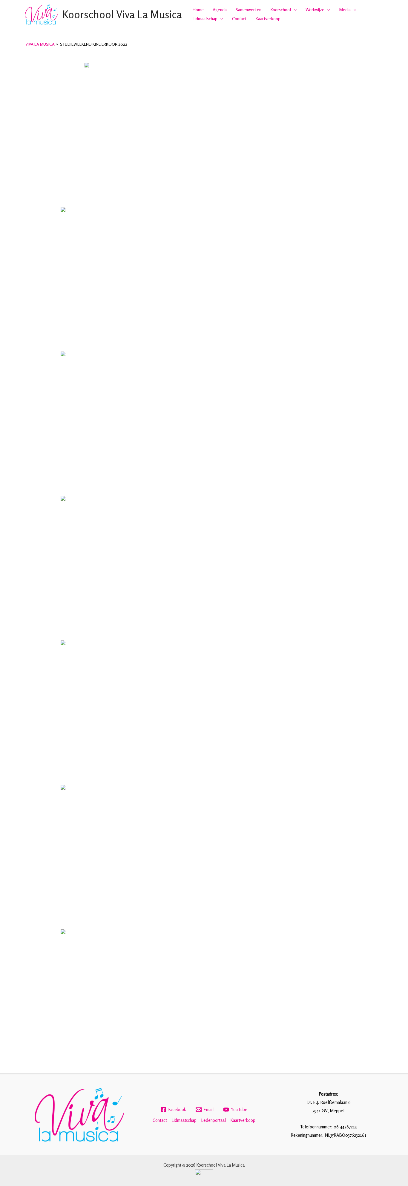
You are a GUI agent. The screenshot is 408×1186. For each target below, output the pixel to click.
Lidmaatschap (204, 18)
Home (198, 10)
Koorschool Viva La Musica (122, 14)
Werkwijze (315, 10)
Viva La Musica (40, 44)
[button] (294, 9)
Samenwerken (248, 10)
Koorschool (280, 10)
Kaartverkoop (267, 18)
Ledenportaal (213, 1120)
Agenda (220, 10)
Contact (239, 18)
